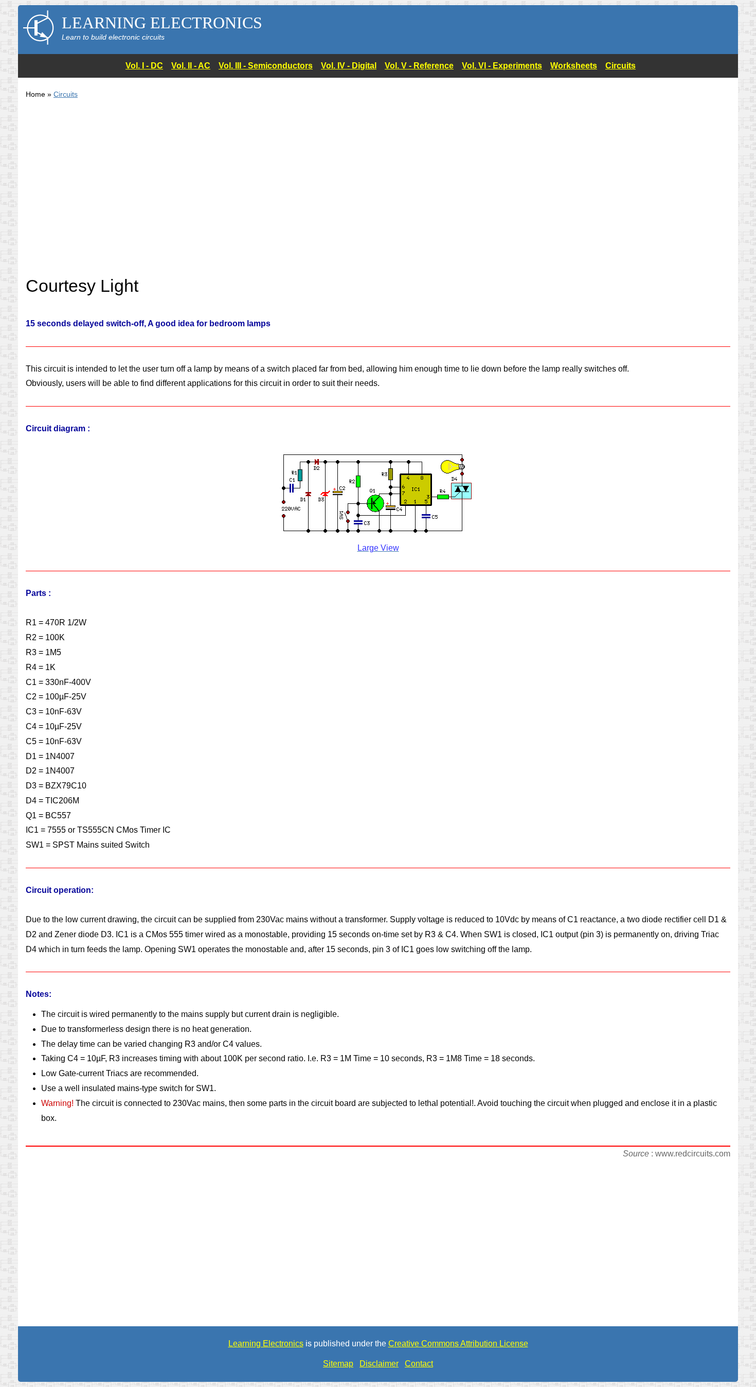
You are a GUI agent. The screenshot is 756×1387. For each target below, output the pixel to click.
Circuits (620, 65)
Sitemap (338, 1363)
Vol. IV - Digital (348, 65)
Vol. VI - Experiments (502, 65)
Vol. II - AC (190, 65)
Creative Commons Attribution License (458, 1343)
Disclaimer (379, 1363)
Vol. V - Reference (419, 65)
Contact (419, 1363)
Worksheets (573, 65)
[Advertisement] (334, 193)
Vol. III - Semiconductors (266, 65)
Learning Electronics (265, 1343)
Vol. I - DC (144, 65)
